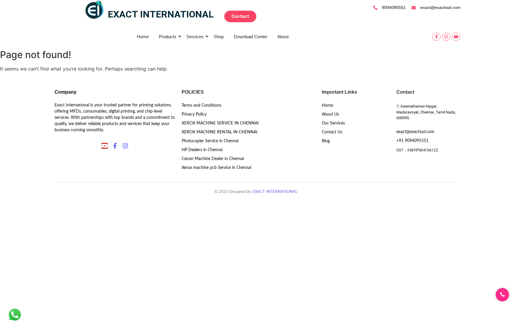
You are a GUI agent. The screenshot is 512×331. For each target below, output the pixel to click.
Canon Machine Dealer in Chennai (213, 159)
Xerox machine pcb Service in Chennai (216, 168)
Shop (219, 36)
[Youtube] (456, 37)
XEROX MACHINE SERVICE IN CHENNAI (220, 123)
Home (143, 36)
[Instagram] (446, 37)
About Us (330, 114)
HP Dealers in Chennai (202, 150)
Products (167, 36)
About (283, 36)
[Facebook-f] (436, 37)
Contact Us (332, 132)
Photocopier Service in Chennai (210, 141)
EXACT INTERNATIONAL (275, 192)
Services (195, 36)
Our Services (333, 123)
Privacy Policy (194, 114)
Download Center (250, 36)
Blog (326, 141)
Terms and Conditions (201, 105)
